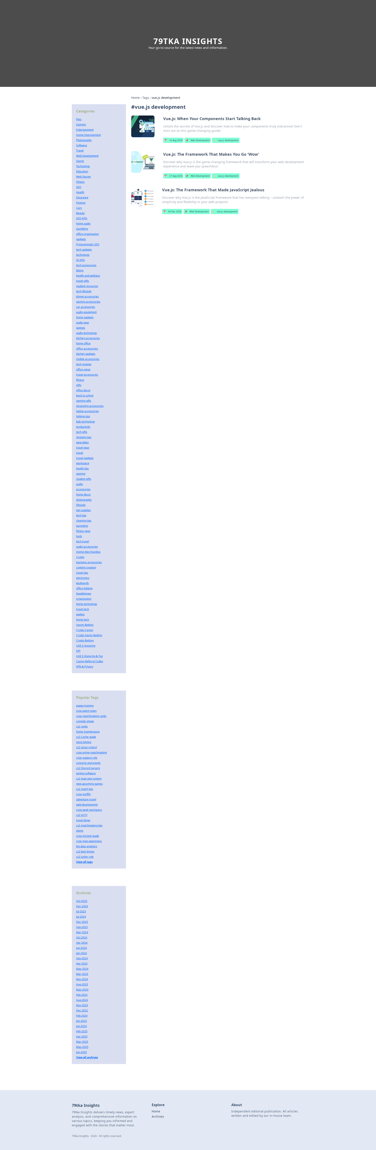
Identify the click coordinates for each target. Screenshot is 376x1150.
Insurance (82, 197)
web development (87, 804)
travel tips (82, 573)
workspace (82, 463)
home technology (86, 604)
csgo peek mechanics (89, 810)
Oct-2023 (81, 901)
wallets (80, 614)
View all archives (87, 1057)
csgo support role (86, 758)
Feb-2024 (81, 1016)
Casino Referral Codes (89, 661)
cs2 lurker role (85, 857)
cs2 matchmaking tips (89, 825)
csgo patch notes (86, 711)
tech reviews (83, 364)
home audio (83, 223)
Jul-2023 (81, 911)
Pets (78, 119)
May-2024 (82, 969)
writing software (86, 773)
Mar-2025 (82, 1042)
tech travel (82, 541)
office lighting (84, 588)
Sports (80, 161)
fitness (80, 380)
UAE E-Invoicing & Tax (89, 656)
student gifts (83, 479)
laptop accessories (87, 411)
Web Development (198, 140)
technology (82, 255)
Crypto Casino (84, 630)
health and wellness (88, 276)
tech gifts (81, 432)
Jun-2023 (81, 1026)
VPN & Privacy (84, 666)
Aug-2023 (82, 984)
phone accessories (87, 296)
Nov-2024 (82, 979)
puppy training (85, 705)
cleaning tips (83, 520)
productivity (83, 427)
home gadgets (85, 317)
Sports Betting (84, 625)
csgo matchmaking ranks (91, 716)
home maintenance (88, 732)
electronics (82, 578)
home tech (82, 619)
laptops (80, 328)
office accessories (87, 348)
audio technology (86, 333)
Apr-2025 (81, 1036)
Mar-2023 (82, 974)
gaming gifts (83, 401)
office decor (83, 390)
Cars (79, 208)
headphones (83, 593)
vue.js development (225, 140)
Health (80, 192)
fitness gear (83, 531)
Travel (80, 150)
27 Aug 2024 (173, 175)
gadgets (81, 239)
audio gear (82, 322)
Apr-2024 (81, 943)
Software (81, 145)
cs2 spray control (86, 747)
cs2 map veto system (89, 778)
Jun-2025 (81, 1052)
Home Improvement (88, 135)
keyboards (82, 583)
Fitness (80, 182)
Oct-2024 (81, 937)
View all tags (84, 862)
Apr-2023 (81, 963)
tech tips (81, 515)
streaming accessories (90, 406)
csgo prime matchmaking (91, 752)
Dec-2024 (82, 906)
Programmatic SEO (87, 244)
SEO (78, 187)
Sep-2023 (82, 927)
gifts (78, 385)
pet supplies (83, 510)
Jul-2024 (81, 917)
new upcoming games (89, 784)
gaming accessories (88, 302)
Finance (81, 203)
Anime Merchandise (88, 552)
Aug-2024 (82, 1000)
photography (84, 500)
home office (83, 343)
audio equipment (86, 312)
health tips (82, 468)
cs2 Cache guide (86, 737)
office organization (87, 234)
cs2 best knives (85, 851)
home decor (83, 494)
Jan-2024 (81, 953)
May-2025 (82, 1047)
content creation (86, 567)
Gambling (82, 229)
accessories (83, 489)
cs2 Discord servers (88, 768)
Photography (84, 140)
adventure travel (86, 799)
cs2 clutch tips (84, 789)
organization (83, 599)
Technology (83, 166)
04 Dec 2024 (172, 211)
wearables (82, 442)
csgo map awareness (89, 841)
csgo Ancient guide (87, 836)
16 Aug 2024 (173, 140)
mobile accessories (87, 359)
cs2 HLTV (81, 815)
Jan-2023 (81, 1021)
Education (82, 171)
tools (79, 536)
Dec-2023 (82, 922)
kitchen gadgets (85, 354)
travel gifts (82, 281)
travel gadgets (85, 458)
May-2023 (82, 989)
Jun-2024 (81, 948)
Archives (158, 1116)
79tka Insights (188, 41)
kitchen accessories (88, 338)
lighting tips (83, 416)
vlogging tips (83, 437)
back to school (84, 395)
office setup (83, 369)
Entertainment (85, 130)
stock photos (83, 742)
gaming (80, 474)
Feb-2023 (81, 995)
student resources (87, 286)
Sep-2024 (82, 958)
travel (79, 453)
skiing (79, 831)
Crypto (80, 557)
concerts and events (88, 763)
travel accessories (87, 375)
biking (79, 270)
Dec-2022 (82, 1010)
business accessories (89, 562)
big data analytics (86, 846)
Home (135, 98)
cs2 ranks (82, 726)
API (78, 651)
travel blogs (83, 820)
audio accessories (87, 547)
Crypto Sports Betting (89, 635)
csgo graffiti (83, 794)
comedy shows (85, 721)
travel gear (82, 447)
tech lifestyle (83, 291)
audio (79, 484)
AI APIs (80, 260)
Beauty (80, 213)
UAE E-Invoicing (85, 646)
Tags (145, 98)
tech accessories (86, 265)
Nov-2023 (82, 1005)
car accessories (85, 307)
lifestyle (81, 505)
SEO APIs (81, 218)
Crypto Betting (85, 640)
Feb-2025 (81, 1031)
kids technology (85, 421)
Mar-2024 (82, 932)
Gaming (81, 124)
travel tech (82, 609)
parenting (82, 526)
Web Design (83, 176)
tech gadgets (84, 249)
